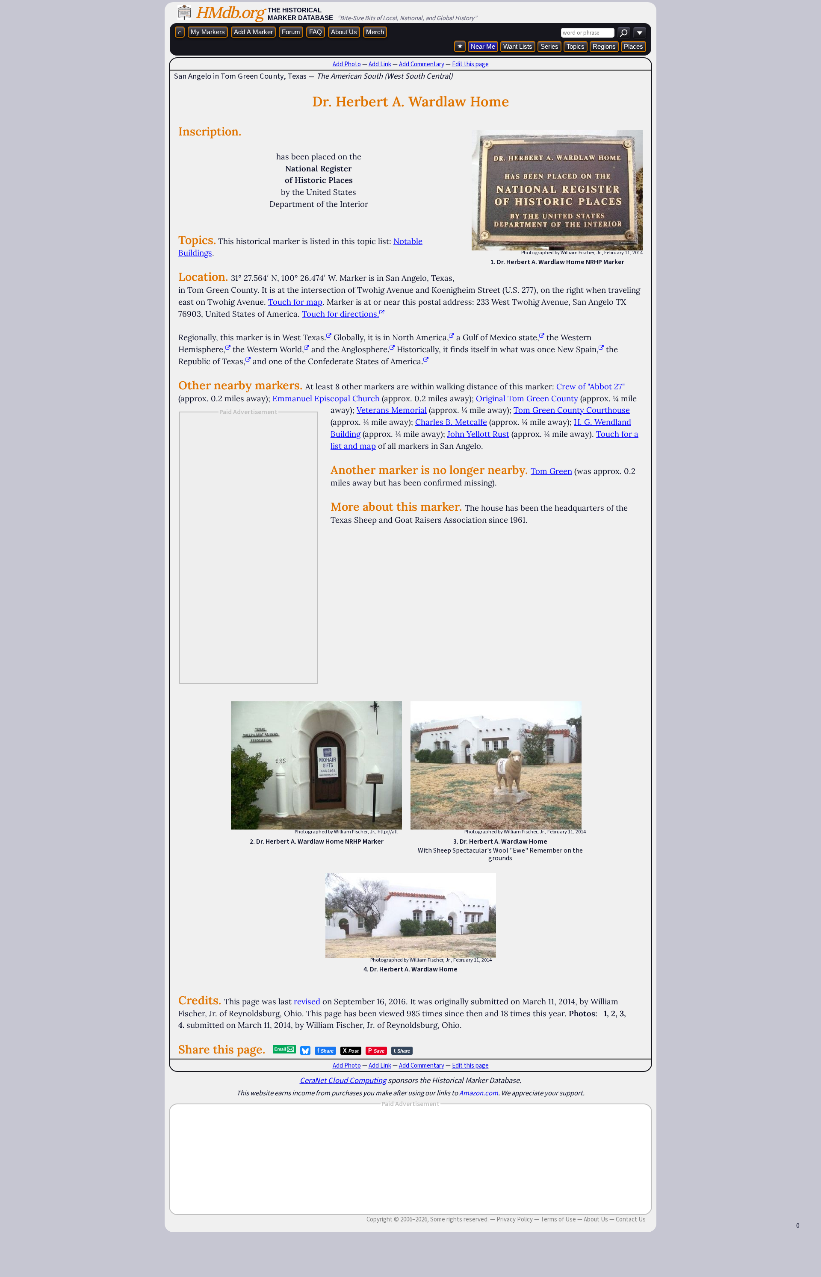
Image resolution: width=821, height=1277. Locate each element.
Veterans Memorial (392, 410)
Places (633, 46)
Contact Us (631, 1219)
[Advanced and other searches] (639, 32)
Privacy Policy (514, 1219)
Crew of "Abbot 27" (590, 386)
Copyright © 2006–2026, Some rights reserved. (427, 1219)
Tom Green (551, 471)
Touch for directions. (340, 314)
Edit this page (470, 64)
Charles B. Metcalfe (451, 422)
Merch (375, 31)
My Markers (208, 31)
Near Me (483, 46)
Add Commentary (421, 64)
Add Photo (347, 64)
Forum (291, 31)
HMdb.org (229, 12)
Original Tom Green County (527, 398)
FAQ (315, 31)
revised (307, 1001)
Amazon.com (478, 1093)
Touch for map (295, 302)
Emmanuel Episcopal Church (326, 398)
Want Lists (517, 46)
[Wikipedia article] (328, 337)
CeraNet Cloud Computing (343, 1080)
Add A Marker (253, 31)
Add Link (380, 64)
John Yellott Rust (478, 434)
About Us (344, 31)
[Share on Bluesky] (305, 1050)
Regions (604, 46)
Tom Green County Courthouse (572, 410)
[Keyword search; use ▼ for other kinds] (623, 32)
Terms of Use (558, 1219)
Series (549, 46)
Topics (576, 46)
